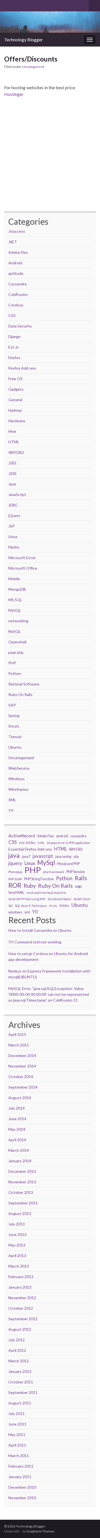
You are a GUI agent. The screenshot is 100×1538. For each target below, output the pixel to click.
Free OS (15, 378)
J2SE (12, 473)
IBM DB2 (16, 452)
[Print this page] (91, 67)
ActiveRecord (21, 835)
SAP (12, 705)
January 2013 (19, 1287)
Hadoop (15, 410)
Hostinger (14, 94)
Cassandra (17, 284)
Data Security (20, 326)
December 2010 (22, 1487)
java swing (63, 856)
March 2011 (18, 1455)
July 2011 (16, 1413)
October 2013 (20, 1192)
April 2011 (17, 1445)
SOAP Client (82, 899)
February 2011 (20, 1466)
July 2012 (16, 1339)
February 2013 (20, 1276)
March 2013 (18, 1266)
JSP (11, 526)
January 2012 (19, 1371)
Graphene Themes (40, 1531)
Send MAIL (16, 892)
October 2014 (20, 1076)
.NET (12, 241)
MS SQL (15, 599)
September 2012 (23, 1318)
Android (15, 262)
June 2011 (17, 1424)
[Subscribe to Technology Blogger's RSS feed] (6, 5)
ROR (14, 885)
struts (53, 905)
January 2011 (19, 1476)
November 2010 (22, 1497)
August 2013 (19, 1213)
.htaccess (16, 231)
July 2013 (16, 1224)
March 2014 (18, 1150)
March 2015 (18, 1045)
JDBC (13, 505)
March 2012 (18, 1360)
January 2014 (19, 1160)
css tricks (27, 842)
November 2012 (22, 1297)
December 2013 (22, 1171)
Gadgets (16, 389)
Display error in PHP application (68, 843)
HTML (13, 441)
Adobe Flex (18, 252)
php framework (53, 872)
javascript (42, 856)
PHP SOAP (15, 879)
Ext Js (13, 347)
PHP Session (75, 872)
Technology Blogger (23, 39)
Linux (13, 536)
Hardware (16, 420)
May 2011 (16, 1434)
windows (15, 912)
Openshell (17, 641)
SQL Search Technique (31, 905)
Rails (81, 878)
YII (11, 810)
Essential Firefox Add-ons (30, 849)
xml (27, 912)
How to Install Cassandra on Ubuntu (39, 930)
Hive (12, 431)
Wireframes (18, 789)
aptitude (15, 273)
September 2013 (23, 1203)
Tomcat (15, 736)
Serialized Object (59, 899)
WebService (18, 768)
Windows (16, 778)
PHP (12, 663)
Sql (10, 905)
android (62, 836)
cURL (41, 843)
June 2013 (17, 1234)
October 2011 (20, 1382)
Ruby (30, 886)
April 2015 (17, 1034)
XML (12, 799)
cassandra (78, 836)
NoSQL (14, 631)
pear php (16, 652)
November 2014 (22, 1066)
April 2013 (17, 1255)
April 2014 (17, 1139)
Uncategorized (33, 67)
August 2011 (19, 1403)
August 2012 (19, 1329)
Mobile (14, 578)
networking (18, 620)
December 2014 (22, 1055)
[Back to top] (87, 1505)
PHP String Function (39, 879)
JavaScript (17, 494)
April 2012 (17, 1350)
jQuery (14, 515)
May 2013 (16, 1245)
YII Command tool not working (34, 942)
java (14, 856)
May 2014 (16, 1129)
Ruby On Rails (20, 694)
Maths (13, 547)
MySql (46, 863)
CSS (12, 315)
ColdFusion (18, 294)
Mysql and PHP (68, 864)
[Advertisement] (50, 154)
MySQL (14, 610)
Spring (13, 715)
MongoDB (17, 589)
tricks (64, 905)
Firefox (14, 357)
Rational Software (23, 684)
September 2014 (23, 1087)
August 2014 (19, 1097)
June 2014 (17, 1118)
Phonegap (15, 872)
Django (14, 336)
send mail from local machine (46, 892)
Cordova (15, 305)
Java (12, 484)
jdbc (76, 856)
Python (14, 673)
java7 (26, 856)
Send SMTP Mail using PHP (26, 899)
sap (78, 886)
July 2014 (16, 1108)
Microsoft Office (22, 568)
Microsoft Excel (21, 557)
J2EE (12, 462)
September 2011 (23, 1392)
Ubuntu (15, 747)
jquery (15, 863)
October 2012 (20, 1308)
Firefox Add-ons (22, 368)
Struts (13, 726)
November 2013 (22, 1181)
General (15, 399)
